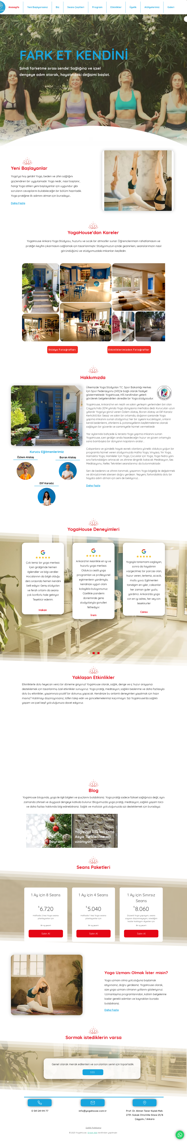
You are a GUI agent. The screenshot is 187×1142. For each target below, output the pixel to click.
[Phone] (180, 1135)
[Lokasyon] (144, 1102)
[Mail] (93, 1102)
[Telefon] (40, 1102)
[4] (94, 653)
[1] (98, 653)
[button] (93, 1072)
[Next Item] (160, 302)
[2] (89, 653)
